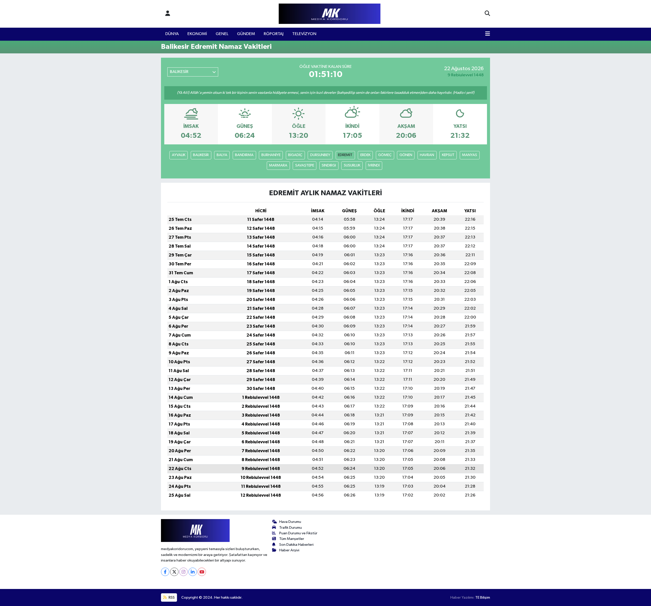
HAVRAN (427, 155)
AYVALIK (178, 155)
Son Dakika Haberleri (296, 545)
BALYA (222, 155)
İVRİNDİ (374, 165)
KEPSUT (448, 155)
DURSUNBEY (320, 155)
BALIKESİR (201, 155)
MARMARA (278, 165)
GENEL (222, 34)
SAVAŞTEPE (304, 165)
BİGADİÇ (295, 155)
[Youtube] (202, 572)
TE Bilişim (482, 597)
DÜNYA (172, 34)
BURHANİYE (270, 155)
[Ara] (487, 13)
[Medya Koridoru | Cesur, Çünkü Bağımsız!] (329, 13)
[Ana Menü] (487, 34)
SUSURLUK (352, 165)
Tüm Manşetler (291, 539)
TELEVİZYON (304, 34)
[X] (174, 572)
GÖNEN (406, 155)
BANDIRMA (244, 155)
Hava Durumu (290, 522)
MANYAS (469, 155)
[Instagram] (183, 572)
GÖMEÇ (385, 155)
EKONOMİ (197, 34)
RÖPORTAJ (274, 34)
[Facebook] (165, 572)
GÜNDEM (246, 34)
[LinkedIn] (192, 572)
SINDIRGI (329, 165)
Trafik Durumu (290, 527)
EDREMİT (345, 155)
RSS (171, 597)
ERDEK (365, 155)
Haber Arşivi (289, 550)
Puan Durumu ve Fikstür (298, 533)
